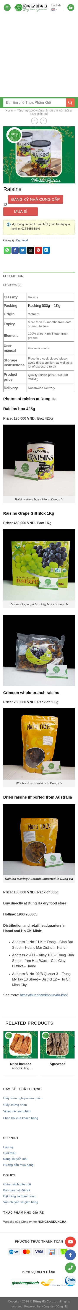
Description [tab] (13, 276)
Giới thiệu (9, 1153)
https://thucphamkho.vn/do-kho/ (44, 995)
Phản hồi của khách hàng (20, 1118)
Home (9, 110)
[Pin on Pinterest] (38, 250)
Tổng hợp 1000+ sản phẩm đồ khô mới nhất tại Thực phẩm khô (44, 112)
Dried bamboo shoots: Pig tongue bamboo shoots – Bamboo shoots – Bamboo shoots (21, 1066)
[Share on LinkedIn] (46, 250)
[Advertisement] (39, 56)
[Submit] (70, 102)
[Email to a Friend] (30, 250)
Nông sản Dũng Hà (54, 1306)
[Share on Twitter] (22, 250)
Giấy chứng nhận (15, 1104)
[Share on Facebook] (15, 250)
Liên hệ (8, 1147)
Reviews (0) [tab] (12, 285)
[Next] (74, 1055)
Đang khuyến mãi (15, 1158)
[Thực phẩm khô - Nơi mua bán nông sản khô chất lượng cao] (31, 7)
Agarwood (57, 1064)
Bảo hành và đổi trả (16, 1190)
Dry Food (22, 240)
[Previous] (4, 1055)
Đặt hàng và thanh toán (19, 1196)
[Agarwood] (57, 1045)
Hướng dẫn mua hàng (18, 1165)
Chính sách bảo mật (17, 1184)
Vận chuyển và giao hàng (20, 1202)
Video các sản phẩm (17, 1111)
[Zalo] (70, 1280)
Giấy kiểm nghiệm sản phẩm (22, 1098)
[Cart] (70, 7)
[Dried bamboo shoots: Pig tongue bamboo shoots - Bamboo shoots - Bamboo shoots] (20, 1045)
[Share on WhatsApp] (7, 250)
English (56, 5)
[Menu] (7, 7)
